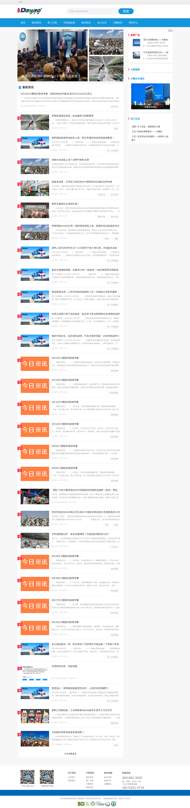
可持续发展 (69, 22)
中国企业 (114, 547)
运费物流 (107, 784)
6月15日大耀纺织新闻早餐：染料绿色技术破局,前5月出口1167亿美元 (56, 93)
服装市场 (101, 217)
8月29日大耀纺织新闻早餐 (65, 556)
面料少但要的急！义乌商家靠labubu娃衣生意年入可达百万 (82, 710)
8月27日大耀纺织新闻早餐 (65, 600)
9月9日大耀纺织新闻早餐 (65, 468)
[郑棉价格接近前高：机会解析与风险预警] (106, 57)
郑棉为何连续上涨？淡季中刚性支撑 (70, 160)
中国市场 (101, 195)
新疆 (116, 239)
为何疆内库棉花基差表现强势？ (68, 732)
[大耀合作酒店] (150, 85)
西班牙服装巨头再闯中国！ (66, 204)
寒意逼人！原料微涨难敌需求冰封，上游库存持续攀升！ (81, 688)
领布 (20, 2)
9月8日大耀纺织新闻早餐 (65, 446)
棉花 (116, 129)
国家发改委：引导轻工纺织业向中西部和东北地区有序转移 (82, 182)
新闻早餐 (114, 371)
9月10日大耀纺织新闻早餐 (65, 424)
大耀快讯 (117, 22)
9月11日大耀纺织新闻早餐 (65, 402)
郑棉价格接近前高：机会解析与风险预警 (73, 115)
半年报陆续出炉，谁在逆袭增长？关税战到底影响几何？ (81, 534)
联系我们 (71, 781)
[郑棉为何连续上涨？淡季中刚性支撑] (106, 31)
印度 (107, 525)
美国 (116, 525)
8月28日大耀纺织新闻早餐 (65, 578)
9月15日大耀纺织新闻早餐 (65, 380)
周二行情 (52, 22)
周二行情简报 (112, 151)
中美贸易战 (113, 393)
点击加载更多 (70, 754)
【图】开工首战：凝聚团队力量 (145, 126)
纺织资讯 (36, 22)
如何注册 (107, 777)
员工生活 (102, 22)
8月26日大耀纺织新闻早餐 (65, 622)
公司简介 (71, 777)
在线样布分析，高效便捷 (64, 666)
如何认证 (107, 781)
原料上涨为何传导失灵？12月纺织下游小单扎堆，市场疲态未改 (84, 248)
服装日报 (114, 723)
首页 (23, 22)
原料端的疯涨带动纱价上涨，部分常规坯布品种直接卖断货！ (83, 138)
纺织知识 (86, 22)
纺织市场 (114, 107)
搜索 (126, 11)
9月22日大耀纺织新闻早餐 (65, 358)
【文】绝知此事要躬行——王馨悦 (146, 131)
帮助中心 (133, 22)
